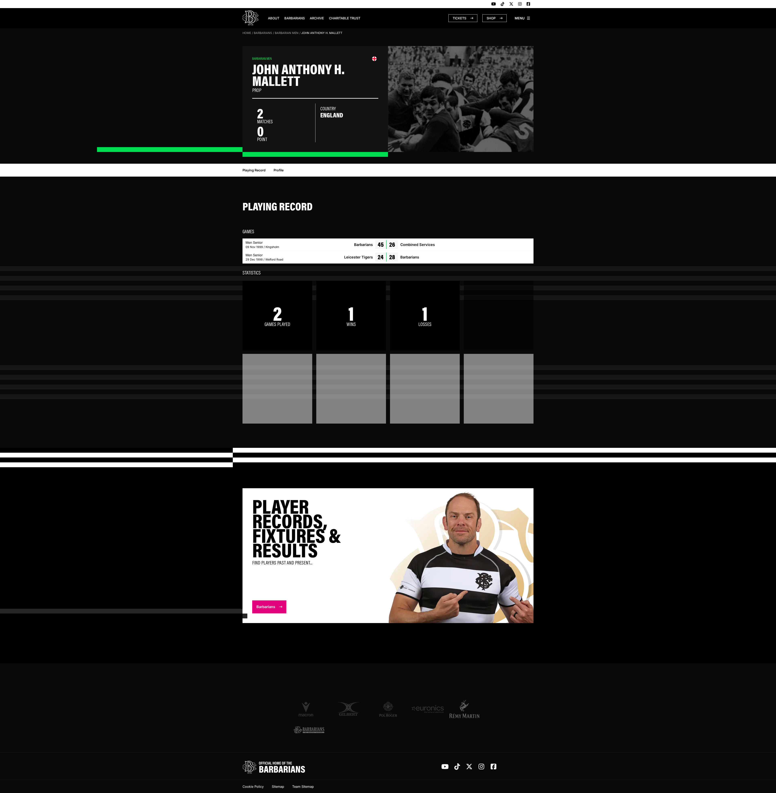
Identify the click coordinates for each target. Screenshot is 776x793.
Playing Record (254, 170)
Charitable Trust (344, 18)
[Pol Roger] (388, 709)
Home (246, 33)
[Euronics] (427, 709)
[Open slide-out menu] (523, 18)
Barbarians (294, 18)
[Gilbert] (348, 709)
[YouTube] (493, 4)
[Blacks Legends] (309, 730)
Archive (317, 18)
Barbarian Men (286, 33)
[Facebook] (528, 4)
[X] (511, 4)
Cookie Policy (253, 787)
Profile (279, 170)
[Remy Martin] (467, 709)
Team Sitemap (303, 787)
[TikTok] (502, 4)
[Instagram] (520, 4)
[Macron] (309, 709)
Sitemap (278, 787)
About (273, 18)
